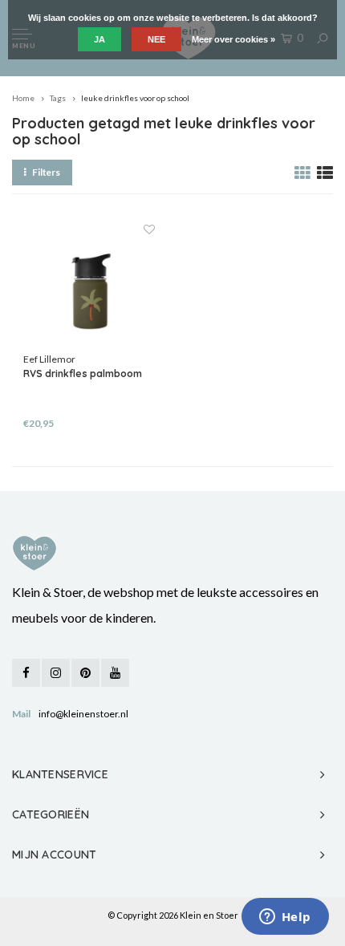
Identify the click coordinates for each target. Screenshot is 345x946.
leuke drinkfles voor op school (135, 98)
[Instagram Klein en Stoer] (56, 673)
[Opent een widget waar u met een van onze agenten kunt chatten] (285, 918)
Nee (156, 39)
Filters (46, 172)
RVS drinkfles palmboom (82, 373)
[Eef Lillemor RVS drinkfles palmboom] (88, 286)
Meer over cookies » (233, 39)
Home (23, 98)
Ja (99, 39)
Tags (58, 98)
